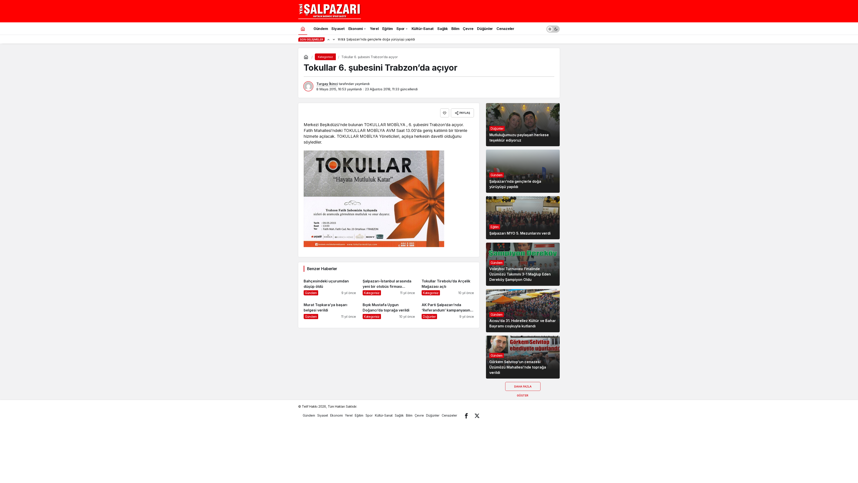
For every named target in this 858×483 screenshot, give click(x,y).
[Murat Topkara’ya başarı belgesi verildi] (330, 309)
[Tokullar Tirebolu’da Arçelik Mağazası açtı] (448, 285)
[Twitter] (477, 415)
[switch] (553, 28)
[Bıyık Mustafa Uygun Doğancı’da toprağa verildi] (389, 309)
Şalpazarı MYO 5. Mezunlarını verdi (520, 233)
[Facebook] (466, 415)
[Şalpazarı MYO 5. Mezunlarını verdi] (523, 217)
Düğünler (497, 128)
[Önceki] (328, 39)
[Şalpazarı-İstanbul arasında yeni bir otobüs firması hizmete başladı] (389, 285)
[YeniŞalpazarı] (329, 10)
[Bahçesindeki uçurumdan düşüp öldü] (330, 285)
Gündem (497, 175)
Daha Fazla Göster (523, 388)
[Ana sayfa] (303, 28)
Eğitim (495, 227)
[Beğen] (444, 112)
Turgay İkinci (327, 84)
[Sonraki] (333, 39)
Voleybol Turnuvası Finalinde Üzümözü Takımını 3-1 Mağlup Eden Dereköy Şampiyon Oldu (520, 274)
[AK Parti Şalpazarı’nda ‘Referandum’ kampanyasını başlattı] (448, 309)
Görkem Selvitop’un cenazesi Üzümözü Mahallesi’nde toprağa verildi (517, 367)
